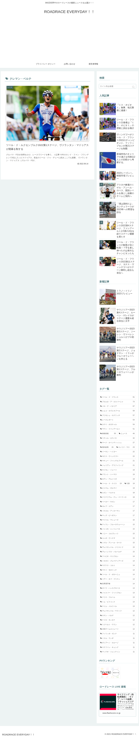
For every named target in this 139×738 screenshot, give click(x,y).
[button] (133, 87)
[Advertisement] (69, 39)
